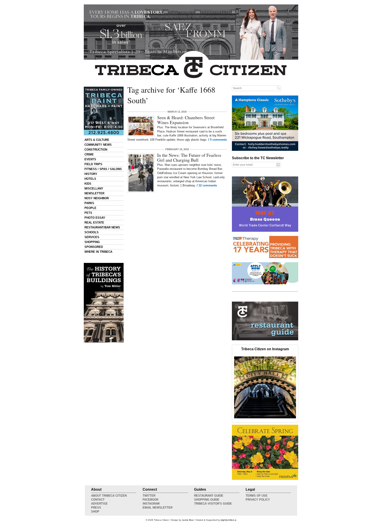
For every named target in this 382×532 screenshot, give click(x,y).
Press (96, 507)
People (90, 208)
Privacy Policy (258, 499)
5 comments (218, 139)
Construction (95, 149)
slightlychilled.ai (228, 520)
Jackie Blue (188, 520)
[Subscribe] (278, 164)
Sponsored (93, 247)
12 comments (208, 185)
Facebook (151, 499)
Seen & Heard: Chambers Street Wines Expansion (186, 120)
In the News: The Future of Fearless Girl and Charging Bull (189, 157)
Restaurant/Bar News (102, 227)
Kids (87, 183)
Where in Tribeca (98, 251)
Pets (88, 212)
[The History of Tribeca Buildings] (104, 303)
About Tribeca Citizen (109, 495)
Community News (98, 144)
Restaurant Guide (208, 495)
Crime (89, 154)
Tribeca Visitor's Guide (213, 503)
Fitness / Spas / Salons (103, 169)
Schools (91, 232)
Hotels (90, 178)
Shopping (92, 242)
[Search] (278, 88)
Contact (98, 499)
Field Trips (93, 164)
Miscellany (93, 188)
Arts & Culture (96, 140)
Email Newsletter (157, 507)
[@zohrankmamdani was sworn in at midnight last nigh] (265, 387)
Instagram (151, 503)
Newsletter (94, 193)
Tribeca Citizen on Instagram (265, 349)
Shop (95, 511)
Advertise (99, 503)
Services (91, 237)
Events (90, 159)
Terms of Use (256, 495)
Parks (89, 203)
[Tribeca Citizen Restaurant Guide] (265, 339)
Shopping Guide (206, 499)
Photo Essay (94, 217)
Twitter (149, 495)
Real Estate (94, 222)
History (90, 174)
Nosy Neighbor (96, 198)
